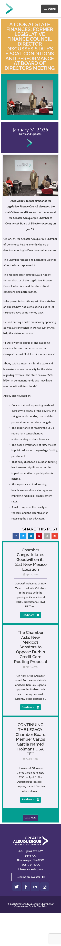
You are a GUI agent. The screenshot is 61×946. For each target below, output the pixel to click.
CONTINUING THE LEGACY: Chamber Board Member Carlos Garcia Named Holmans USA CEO (31, 739)
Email (32, 906)
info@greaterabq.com (30, 869)
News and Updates (30, 133)
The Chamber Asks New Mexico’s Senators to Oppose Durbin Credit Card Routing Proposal (30, 647)
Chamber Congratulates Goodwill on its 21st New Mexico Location (31, 559)
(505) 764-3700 (30, 864)
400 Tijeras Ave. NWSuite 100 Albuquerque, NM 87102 (30, 855)
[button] (16, 536)
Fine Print (42, 906)
